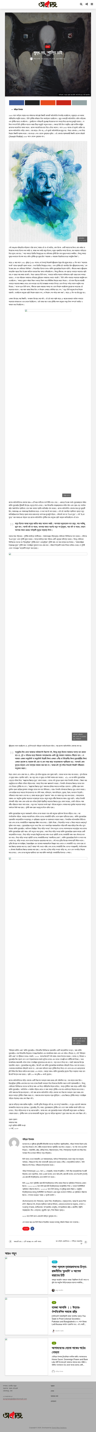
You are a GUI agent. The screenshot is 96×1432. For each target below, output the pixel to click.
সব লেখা (26, 1228)
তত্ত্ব (54, 1302)
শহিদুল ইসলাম (36, 59)
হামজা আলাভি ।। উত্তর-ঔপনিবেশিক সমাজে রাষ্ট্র (66, 1309)
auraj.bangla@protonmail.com (15, 1399)
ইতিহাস (54, 1262)
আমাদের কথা (54, 1396)
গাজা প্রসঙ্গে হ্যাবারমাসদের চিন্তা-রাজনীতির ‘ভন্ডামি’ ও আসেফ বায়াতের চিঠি (69, 1271)
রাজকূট (47, 46)
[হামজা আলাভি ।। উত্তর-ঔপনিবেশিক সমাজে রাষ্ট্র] (26, 1316)
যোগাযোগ (53, 1401)
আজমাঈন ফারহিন (59, 1331)
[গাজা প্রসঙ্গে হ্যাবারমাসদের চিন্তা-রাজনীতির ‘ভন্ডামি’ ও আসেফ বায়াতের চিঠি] (26, 1275)
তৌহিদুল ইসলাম (59, 1371)
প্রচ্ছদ (52, 1386)
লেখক (52, 1391)
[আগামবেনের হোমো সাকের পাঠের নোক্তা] (26, 1356)
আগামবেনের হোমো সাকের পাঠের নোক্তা (68, 1350)
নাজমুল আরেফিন (59, 1290)
